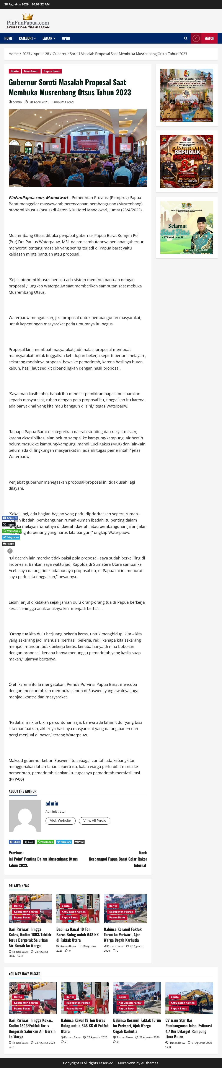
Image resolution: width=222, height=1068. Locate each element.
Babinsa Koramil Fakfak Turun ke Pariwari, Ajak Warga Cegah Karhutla (123, 934)
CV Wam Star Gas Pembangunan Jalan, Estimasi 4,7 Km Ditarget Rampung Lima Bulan (188, 1028)
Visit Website (60, 820)
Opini (66, 38)
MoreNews (126, 1063)
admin (17, 102)
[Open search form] (186, 38)
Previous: (43, 859)
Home (8, 38)
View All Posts (94, 820)
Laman (47, 38)
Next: (118, 859)
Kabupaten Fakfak (26, 911)
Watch (209, 38)
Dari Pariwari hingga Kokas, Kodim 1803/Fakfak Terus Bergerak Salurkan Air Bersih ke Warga (30, 937)
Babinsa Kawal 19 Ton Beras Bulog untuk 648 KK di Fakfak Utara (77, 934)
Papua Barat (52, 71)
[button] (10, 551)
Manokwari (31, 71)
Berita (15, 71)
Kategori (26, 38)
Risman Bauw (20, 952)
